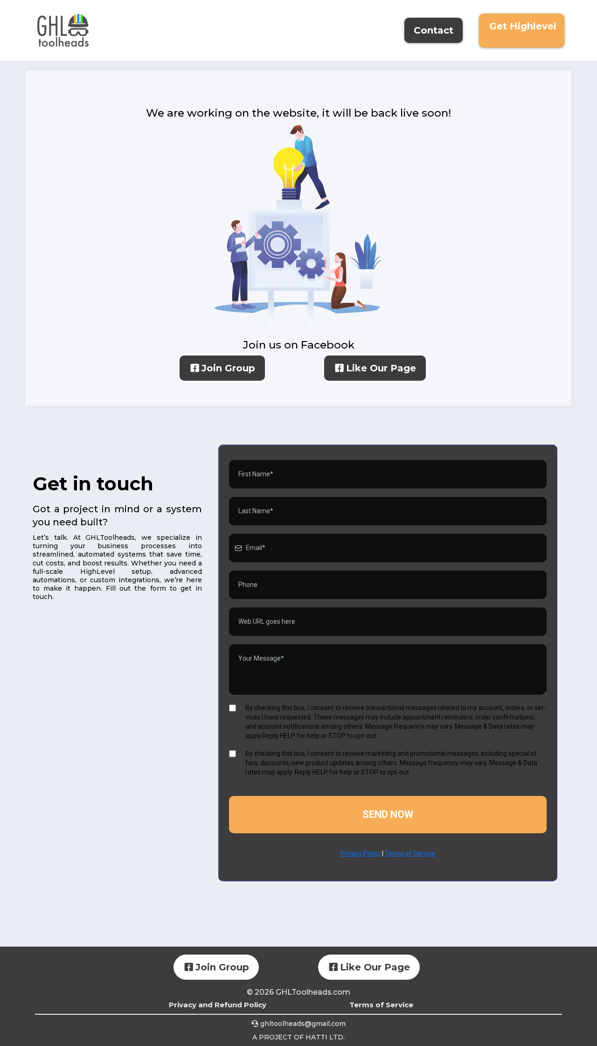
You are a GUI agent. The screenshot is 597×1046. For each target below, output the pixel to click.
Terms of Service (410, 853)
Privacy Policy (360, 853)
